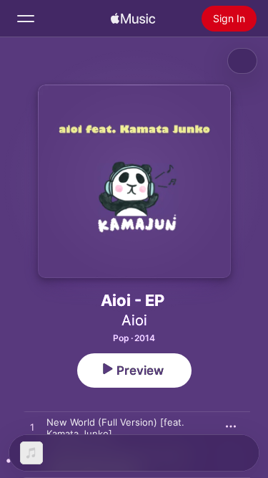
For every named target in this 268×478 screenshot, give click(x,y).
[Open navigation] (25, 18)
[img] (133, 18)
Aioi (134, 320)
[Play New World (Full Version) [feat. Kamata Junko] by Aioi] (32, 427)
